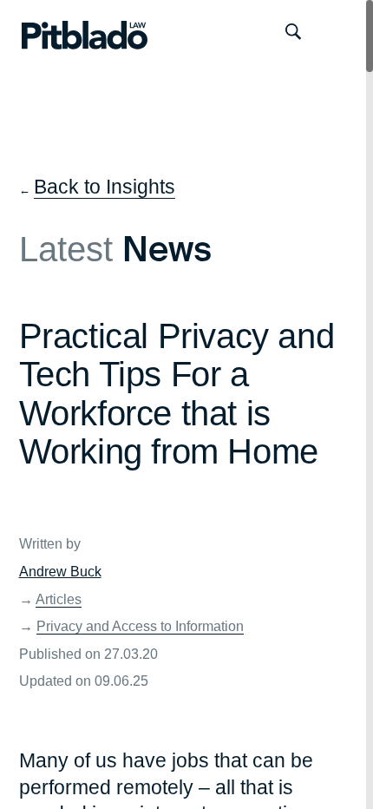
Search (293, 31)
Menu (341, 31)
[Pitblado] (68, 31)
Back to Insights (104, 186)
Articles (59, 599)
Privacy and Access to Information (140, 626)
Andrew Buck (60, 571)
